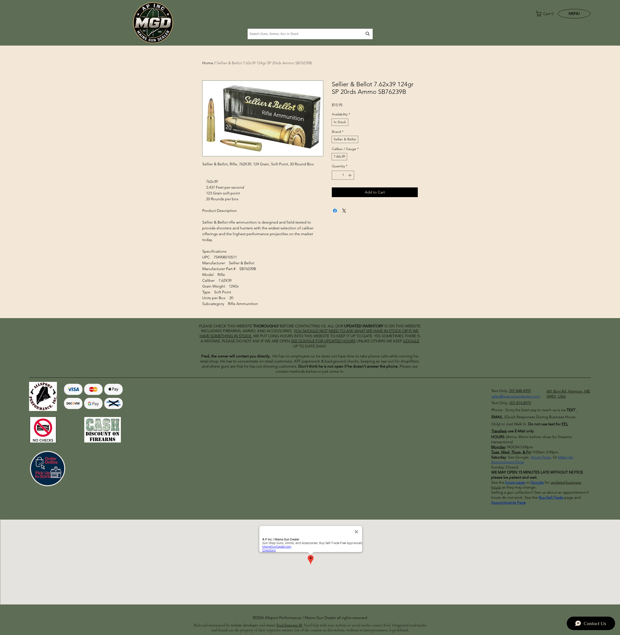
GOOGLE (306, 341)
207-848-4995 (520, 390)
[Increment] (350, 175)
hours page (515, 482)
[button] (543, 13)
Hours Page (541, 457)
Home (207, 63)
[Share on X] (344, 211)
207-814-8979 (520, 403)
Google (537, 482)
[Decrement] (336, 175)
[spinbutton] (343, 175)
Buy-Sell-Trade (551, 497)
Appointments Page (508, 502)
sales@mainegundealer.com (515, 396)
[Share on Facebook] (335, 211)
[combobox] (310, 33)
